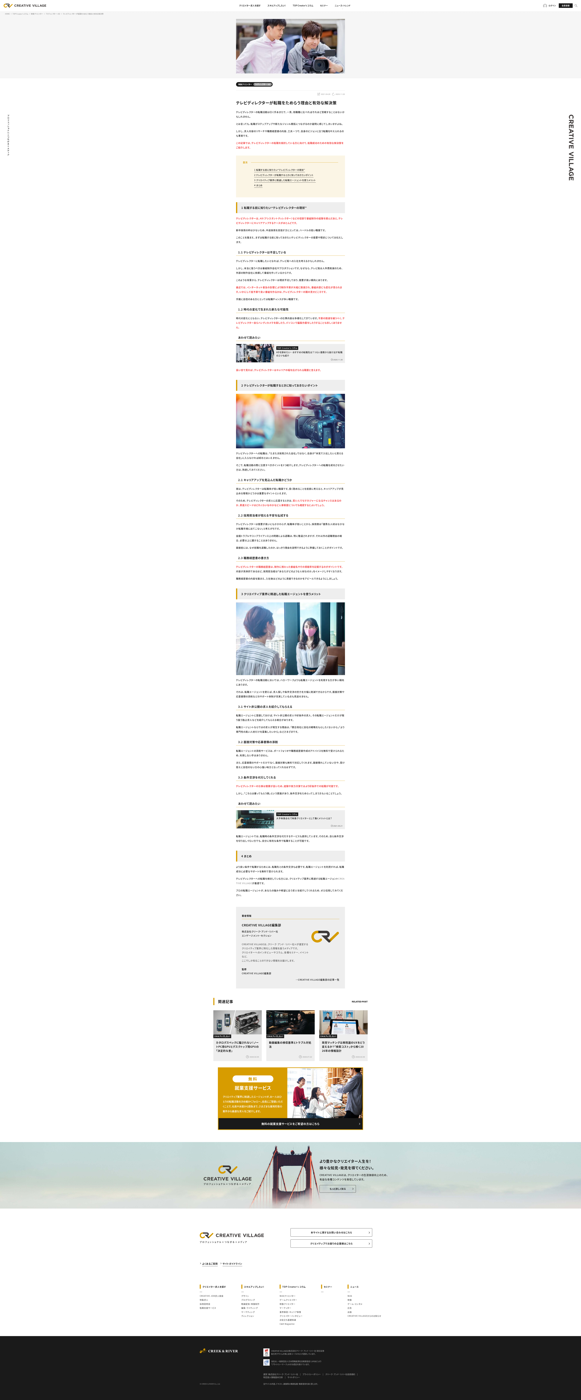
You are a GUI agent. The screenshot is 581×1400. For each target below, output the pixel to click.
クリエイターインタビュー (291, 1315)
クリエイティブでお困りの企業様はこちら (331, 1243)
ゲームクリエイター (288, 1299)
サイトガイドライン (232, 1263)
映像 (350, 1299)
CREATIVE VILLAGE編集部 (261, 925)
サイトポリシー (293, 1377)
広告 (350, 1307)
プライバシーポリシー (312, 1374)
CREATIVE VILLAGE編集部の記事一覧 (318, 979)
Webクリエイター (288, 1295)
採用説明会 (205, 1303)
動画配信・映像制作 (250, 1303)
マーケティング (248, 1311)
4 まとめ (258, 185)
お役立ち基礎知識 (288, 1319)
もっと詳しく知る (338, 1188)
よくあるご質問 (210, 1263)
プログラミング (248, 1299)
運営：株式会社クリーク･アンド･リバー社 (280, 1374)
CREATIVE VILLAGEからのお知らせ (364, 1315)
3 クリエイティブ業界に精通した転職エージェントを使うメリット (285, 180)
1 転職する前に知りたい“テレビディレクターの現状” (279, 169)
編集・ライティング (249, 1307)
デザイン (245, 1295)
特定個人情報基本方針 (273, 1377)
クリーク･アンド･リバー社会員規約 (340, 1374)
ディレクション (247, 1315)
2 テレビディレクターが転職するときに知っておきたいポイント (283, 174)
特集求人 (204, 1299)
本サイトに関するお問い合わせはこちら (331, 1232)
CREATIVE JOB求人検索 (211, 1295)
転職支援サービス (208, 1307)
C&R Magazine (287, 1323)
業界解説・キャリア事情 (290, 1311)
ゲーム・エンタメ (355, 1303)
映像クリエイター (287, 1303)
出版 (350, 1311)
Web (350, 1295)
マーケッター (285, 1307)
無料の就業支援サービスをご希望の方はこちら (290, 1124)
